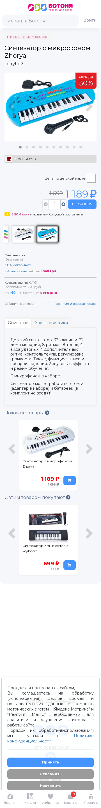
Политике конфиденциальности (50, 738)
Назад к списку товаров (28, 37)
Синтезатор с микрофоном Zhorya (47, 463)
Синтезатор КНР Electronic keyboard (45, 548)
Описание (18, 322)
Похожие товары (24, 412)
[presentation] (12, 113)
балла (24, 214)
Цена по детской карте (65, 178)
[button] (20, 147)
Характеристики (51, 322)
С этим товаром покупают (35, 497)
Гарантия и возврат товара (75, 304)
